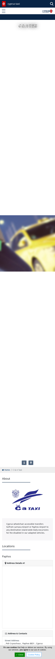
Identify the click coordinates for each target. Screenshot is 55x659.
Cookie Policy (34, 655)
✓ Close (19, 655)
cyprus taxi (14, 3)
